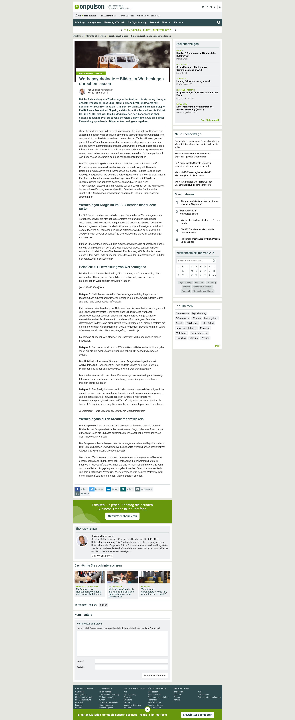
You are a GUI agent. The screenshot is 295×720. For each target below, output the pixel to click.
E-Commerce (182, 318)
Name (80, 661)
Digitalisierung (185, 282)
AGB (200, 692)
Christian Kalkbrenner (102, 90)
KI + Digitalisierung (137, 22)
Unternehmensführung (203, 291)
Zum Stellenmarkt (210, 120)
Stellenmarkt (107, 15)
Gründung (80, 22)
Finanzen (166, 22)
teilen (83, 489)
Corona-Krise (182, 313)
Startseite (78, 36)
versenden (146, 489)
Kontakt (177, 700)
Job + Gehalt (208, 323)
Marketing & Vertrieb (96, 36)
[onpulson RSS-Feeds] (219, 7)
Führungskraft (211, 318)
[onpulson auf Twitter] (203, 7)
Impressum (178, 692)
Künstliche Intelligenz (186, 328)
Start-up (194, 338)
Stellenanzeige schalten (158, 697)
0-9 (214, 275)
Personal (154, 22)
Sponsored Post (154, 695)
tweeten (99, 489)
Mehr (217, 346)
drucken (85, 494)
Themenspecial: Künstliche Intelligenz (147, 30)
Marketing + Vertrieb (114, 22)
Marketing (205, 328)
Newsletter (127, 15)
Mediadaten (153, 692)
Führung (197, 318)
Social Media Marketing (109, 695)
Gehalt (179, 323)
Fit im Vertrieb (105, 692)
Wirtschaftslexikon (149, 15)
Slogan (103, 605)
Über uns (177, 695)
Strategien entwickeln (108, 702)
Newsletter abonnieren (122, 516)
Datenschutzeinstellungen (209, 697)
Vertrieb (205, 338)
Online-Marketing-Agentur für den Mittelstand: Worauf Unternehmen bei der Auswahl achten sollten (197, 144)
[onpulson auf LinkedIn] (215, 7)
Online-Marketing (199, 333)
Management (94, 22)
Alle (125, 692)
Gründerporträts (106, 705)
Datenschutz (203, 695)
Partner (177, 697)
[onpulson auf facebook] (207, 7)
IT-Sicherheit (192, 323)
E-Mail (80, 667)
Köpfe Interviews (85, 15)
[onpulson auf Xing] (211, 7)
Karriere (178, 22)
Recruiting (181, 338)
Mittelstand (181, 333)
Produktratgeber (106, 708)
